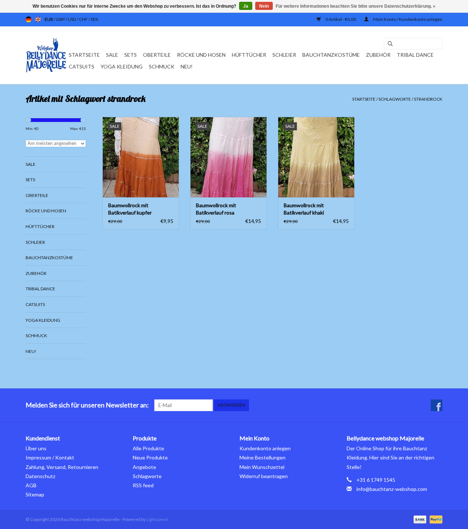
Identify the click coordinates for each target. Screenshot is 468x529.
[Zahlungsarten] (419, 519)
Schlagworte (394, 99)
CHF (83, 19)
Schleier (284, 55)
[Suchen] (387, 44)
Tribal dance (415, 55)
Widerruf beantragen (263, 476)
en (38, 19)
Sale (112, 55)
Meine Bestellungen (262, 457)
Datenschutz (40, 476)
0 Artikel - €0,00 (341, 19)
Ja (245, 6)
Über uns (36, 448)
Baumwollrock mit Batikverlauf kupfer (130, 209)
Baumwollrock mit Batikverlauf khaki (304, 209)
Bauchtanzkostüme (331, 55)
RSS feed (143, 485)
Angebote (144, 467)
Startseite (84, 55)
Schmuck (161, 66)
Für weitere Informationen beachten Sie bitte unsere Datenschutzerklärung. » (355, 6)
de (28, 19)
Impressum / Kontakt (50, 457)
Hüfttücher (249, 55)
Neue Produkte (150, 457)
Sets (130, 55)
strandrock (428, 99)
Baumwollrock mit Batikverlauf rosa (216, 209)
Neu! (187, 66)
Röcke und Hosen (201, 55)
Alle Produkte (148, 448)
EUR (49, 19)
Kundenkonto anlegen (265, 448)
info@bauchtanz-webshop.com (391, 489)
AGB (31, 485)
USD (72, 19)
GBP (60, 19)
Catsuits (81, 66)
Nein (264, 6)
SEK (94, 19)
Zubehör (378, 55)
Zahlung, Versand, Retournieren (62, 467)
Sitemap (35, 494)
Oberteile (157, 55)
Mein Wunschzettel (261, 467)
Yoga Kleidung (122, 66)
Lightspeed (157, 519)
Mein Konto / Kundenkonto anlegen (407, 19)
